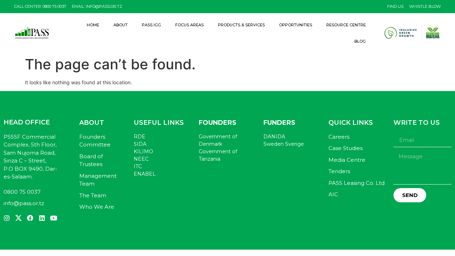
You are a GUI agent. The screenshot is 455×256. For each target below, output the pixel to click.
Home (93, 24)
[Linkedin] (42, 218)
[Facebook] (30, 218)
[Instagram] (7, 218)
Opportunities (295, 24)
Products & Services (241, 24)
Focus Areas (189, 24)
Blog (360, 41)
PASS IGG (151, 24)
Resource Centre (346, 24)
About (120, 24)
